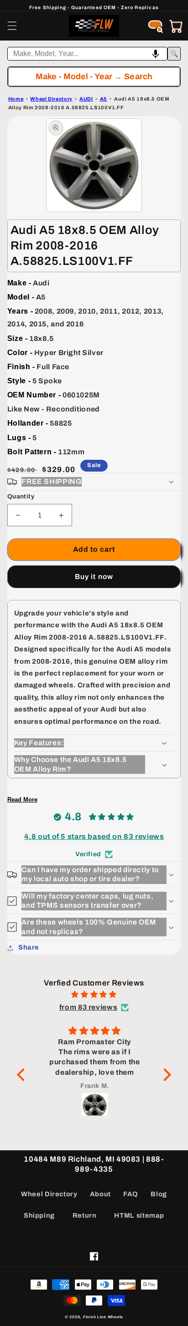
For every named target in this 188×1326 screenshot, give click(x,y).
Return (85, 1215)
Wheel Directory (49, 1194)
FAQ (130, 1194)
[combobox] (87, 54)
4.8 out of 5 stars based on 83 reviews (94, 836)
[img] (94, 994)
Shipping (39, 1215)
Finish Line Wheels (103, 1317)
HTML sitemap (139, 1215)
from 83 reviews (88, 1007)
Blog (159, 1194)
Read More (22, 799)
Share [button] (28, 947)
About (100, 1194)
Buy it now (94, 576)
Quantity (20, 496)
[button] (11, 25)
